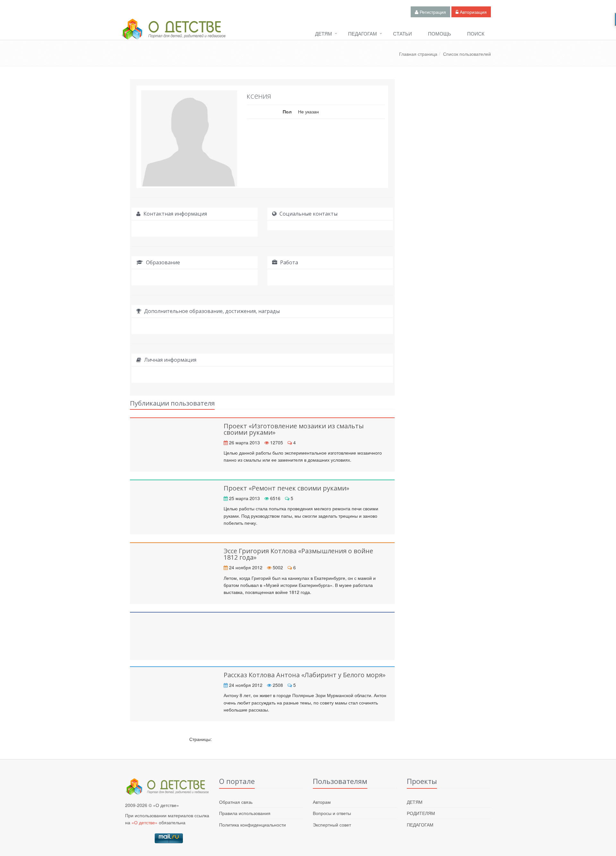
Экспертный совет (332, 824)
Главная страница (418, 54)
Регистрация (432, 12)
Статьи (402, 33)
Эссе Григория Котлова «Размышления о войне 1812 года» (298, 554)
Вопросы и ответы (332, 813)
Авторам (322, 802)
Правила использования (244, 813)
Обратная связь (235, 802)
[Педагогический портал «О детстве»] (173, 35)
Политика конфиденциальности (252, 824)
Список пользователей (467, 54)
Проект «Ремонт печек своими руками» (286, 488)
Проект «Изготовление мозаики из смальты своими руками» (294, 429)
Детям (323, 33)
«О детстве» (145, 822)
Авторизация (472, 12)
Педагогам (362, 33)
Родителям (421, 813)
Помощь (439, 33)
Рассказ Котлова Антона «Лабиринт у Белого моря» (305, 675)
